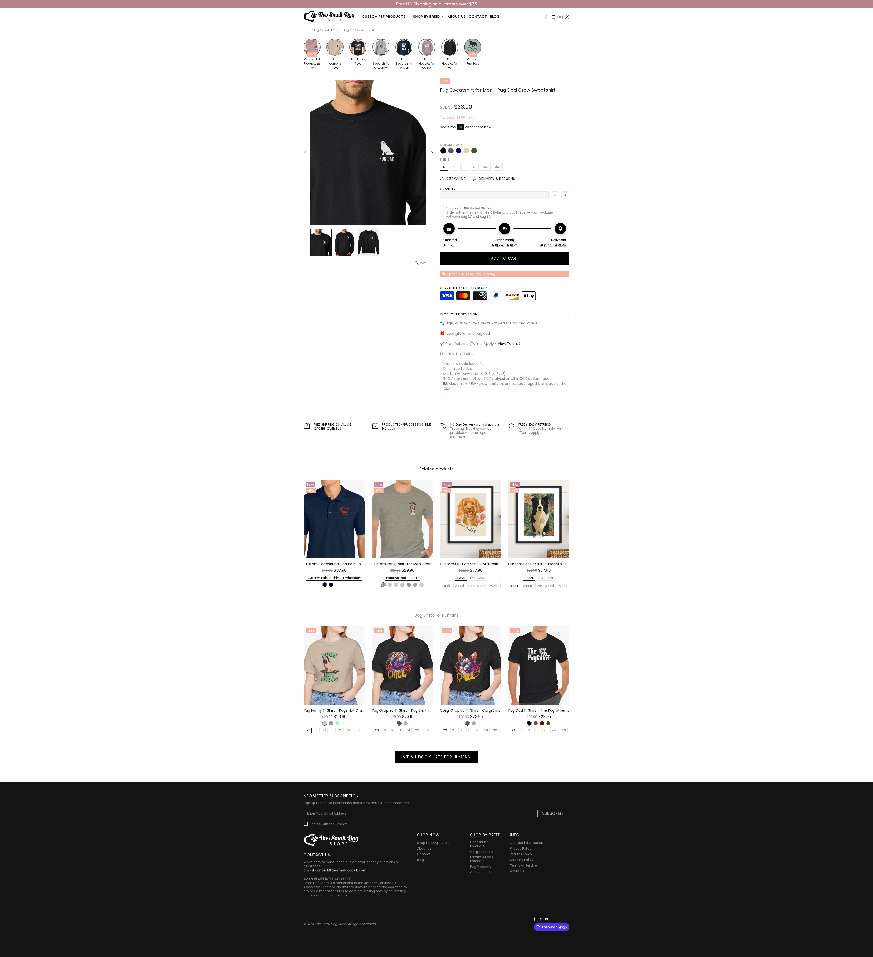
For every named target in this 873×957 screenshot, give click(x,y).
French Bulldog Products (481, 859)
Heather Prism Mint (337, 723)
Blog (420, 860)
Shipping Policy (521, 860)
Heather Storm (415, 585)
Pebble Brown (409, 585)
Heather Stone (383, 585)
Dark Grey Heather (399, 723)
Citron (344, 723)
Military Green (474, 150)
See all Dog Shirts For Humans (436, 757)
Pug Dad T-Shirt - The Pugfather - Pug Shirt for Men (538, 710)
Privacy (341, 824)
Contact (424, 854)
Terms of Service (523, 865)
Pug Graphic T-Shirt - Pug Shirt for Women (402, 710)
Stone (344, 585)
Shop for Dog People (433, 843)
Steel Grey (337, 585)
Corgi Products (482, 852)
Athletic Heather (331, 723)
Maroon (542, 723)
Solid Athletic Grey (396, 585)
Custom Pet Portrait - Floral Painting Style (470, 564)
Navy (458, 150)
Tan (390, 585)
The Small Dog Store (330, 16)
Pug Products (480, 867)
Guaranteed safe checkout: (463, 288)
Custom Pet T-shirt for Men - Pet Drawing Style (402, 564)
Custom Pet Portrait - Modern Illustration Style (538, 564)
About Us (424, 848)
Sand (466, 150)
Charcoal (451, 150)
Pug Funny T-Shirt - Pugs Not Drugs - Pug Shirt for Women (334, 710)
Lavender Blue (406, 723)
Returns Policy (521, 854)
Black (443, 150)
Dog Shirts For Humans (436, 615)
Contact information (526, 843)
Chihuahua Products (486, 872)
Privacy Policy (520, 848)
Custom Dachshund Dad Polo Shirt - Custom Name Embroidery (334, 564)
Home (307, 30)
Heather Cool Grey (421, 585)
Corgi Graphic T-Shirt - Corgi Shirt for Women (470, 710)
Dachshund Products (479, 844)
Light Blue (402, 585)
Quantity (448, 189)
